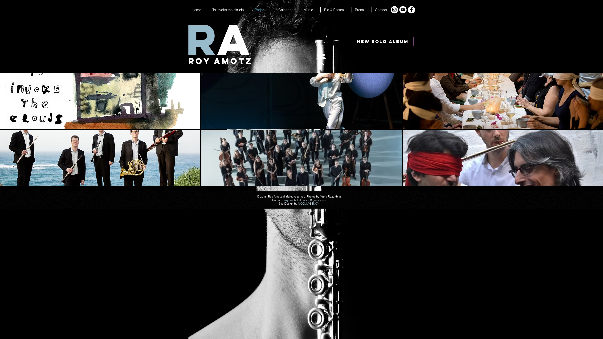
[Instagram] (394, 9)
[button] (287, 9)
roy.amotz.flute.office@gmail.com (305, 200)
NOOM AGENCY (308, 203)
